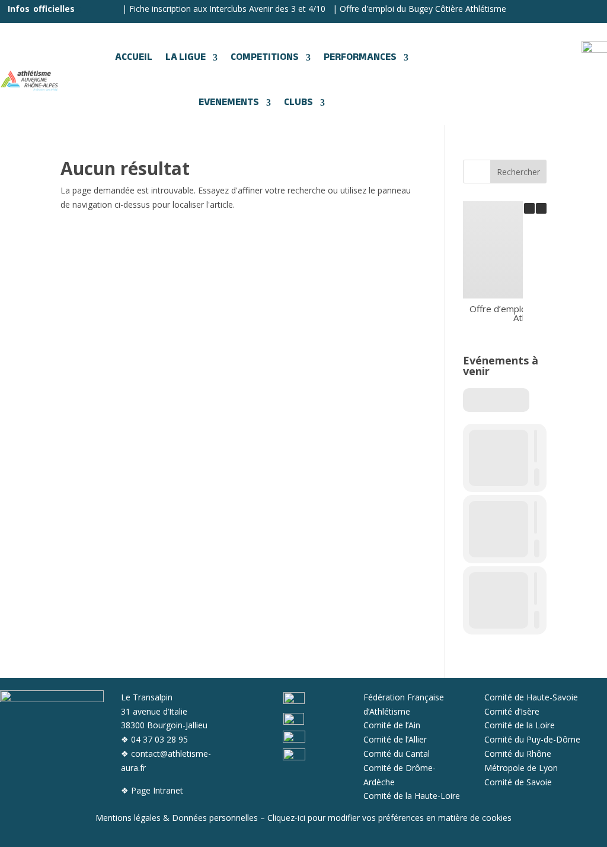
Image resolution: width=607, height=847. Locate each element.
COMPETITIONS (265, 57)
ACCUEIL (133, 57)
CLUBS (298, 102)
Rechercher (518, 171)
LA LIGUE (185, 57)
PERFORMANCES (360, 57)
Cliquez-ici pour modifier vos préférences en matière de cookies (389, 817)
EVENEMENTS (229, 102)
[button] (541, 208)
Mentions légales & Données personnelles (176, 817)
